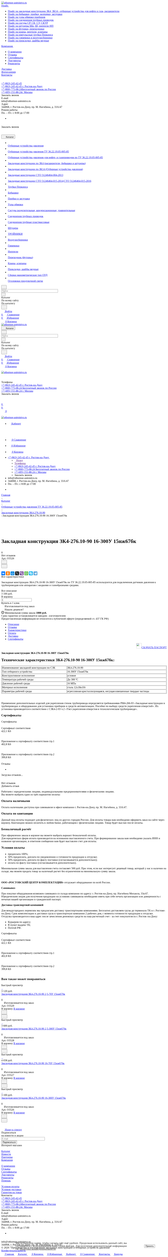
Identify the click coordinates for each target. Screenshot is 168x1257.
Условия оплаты (10, 1186)
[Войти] (2, 401)
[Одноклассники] (8, 573)
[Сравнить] (4, 566)
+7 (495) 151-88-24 (16, 92)
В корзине (19, 1008)
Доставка (13, 636)
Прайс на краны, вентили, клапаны (28, 31)
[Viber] (22, 573)
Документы (14, 60)
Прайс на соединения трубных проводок (31, 20)
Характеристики (17, 630)
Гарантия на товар (11, 1192)
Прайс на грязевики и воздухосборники (30, 37)
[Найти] (4, 307)
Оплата (12, 633)
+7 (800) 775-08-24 (28, 89)
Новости (6, 1154)
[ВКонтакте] (3, 573)
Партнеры (7, 1157)
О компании (15, 51)
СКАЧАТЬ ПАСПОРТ (154, 647)
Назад (19, 460)
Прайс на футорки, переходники (26, 28)
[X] (17, 573)
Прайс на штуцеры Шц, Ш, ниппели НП (30, 26)
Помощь (6, 1180)
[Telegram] (35, 573)
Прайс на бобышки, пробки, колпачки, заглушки (35, 14)
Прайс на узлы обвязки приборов (26, 17)
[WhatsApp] (26, 573)
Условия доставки (11, 1189)
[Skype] (31, 573)
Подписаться (9, 1142)
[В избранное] (4, 562)
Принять (150, 1246)
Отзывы (12, 54)
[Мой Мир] (12, 573)
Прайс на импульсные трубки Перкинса (30, 34)
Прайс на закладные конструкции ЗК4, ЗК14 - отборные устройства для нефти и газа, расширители (63, 11)
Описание (13, 624)
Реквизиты (14, 63)
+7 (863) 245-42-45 (11, 83)
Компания (7, 1160)
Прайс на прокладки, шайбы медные (28, 40)
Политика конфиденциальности (38, 1249)
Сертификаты (15, 57)
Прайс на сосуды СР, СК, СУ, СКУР (28, 23)
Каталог (5, 1151)
